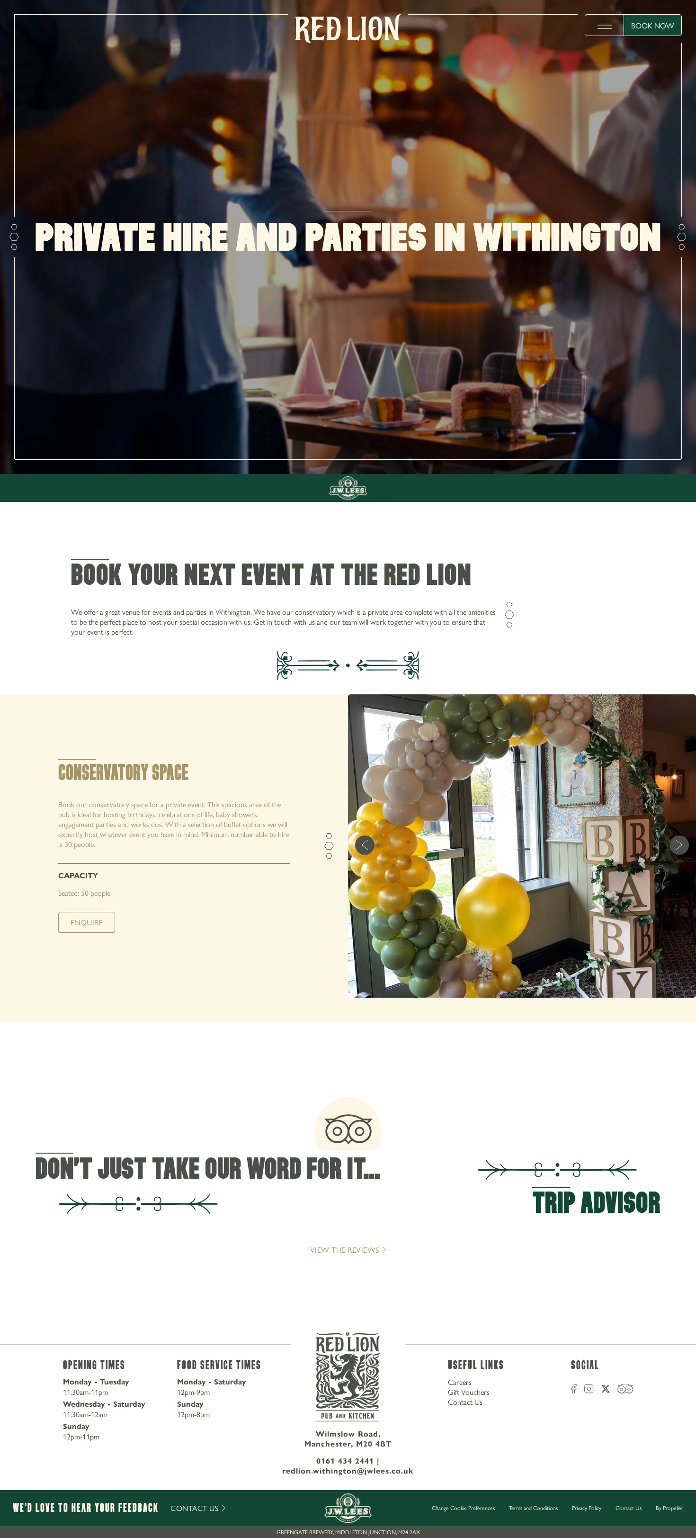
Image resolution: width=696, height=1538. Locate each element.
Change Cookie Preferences (463, 1508)
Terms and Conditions (533, 1507)
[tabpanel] (348, 857)
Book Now (652, 25)
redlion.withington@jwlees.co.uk (348, 1470)
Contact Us (465, 1402)
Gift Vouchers (469, 1392)
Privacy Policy (586, 1507)
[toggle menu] (605, 25)
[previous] (365, 845)
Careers (460, 1382)
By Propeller (669, 1507)
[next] (679, 845)
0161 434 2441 (345, 1460)
